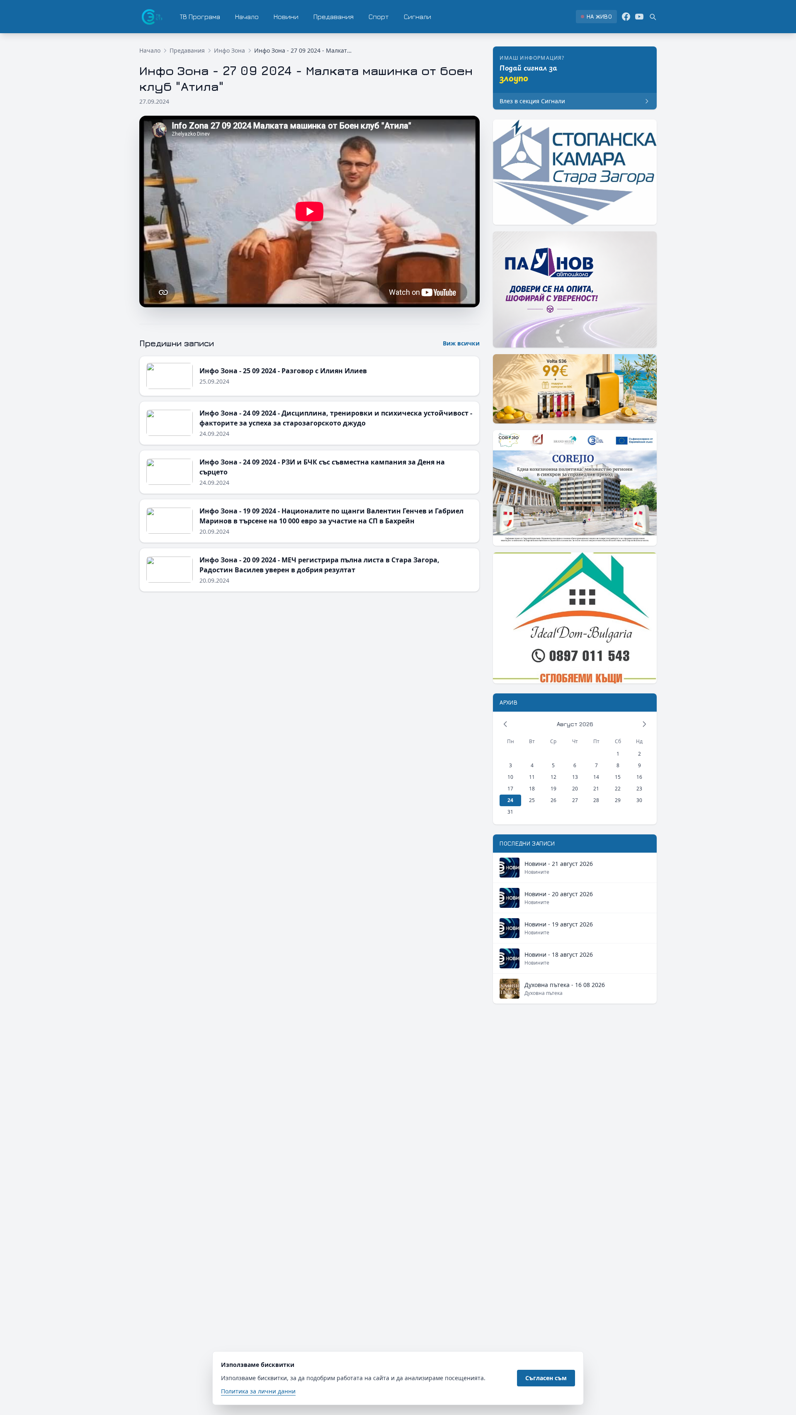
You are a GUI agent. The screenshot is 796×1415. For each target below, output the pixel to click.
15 (618, 776)
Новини (286, 16)
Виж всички (461, 343)
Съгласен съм (546, 1378)
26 (553, 800)
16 (639, 776)
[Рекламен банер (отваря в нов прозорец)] (575, 172)
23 (639, 788)
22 (618, 788)
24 (510, 800)
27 (575, 800)
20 (575, 788)
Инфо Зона (229, 50)
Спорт (379, 16)
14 (596, 776)
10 (510, 776)
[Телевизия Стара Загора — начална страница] (151, 17)
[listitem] (596, 16)
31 (510, 811)
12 (553, 776)
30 (639, 800)
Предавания (333, 16)
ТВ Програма (200, 16)
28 (596, 800)
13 (575, 776)
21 (596, 788)
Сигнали (417, 16)
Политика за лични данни (258, 1391)
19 (553, 788)
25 (532, 800)
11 (532, 776)
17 (510, 788)
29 (618, 800)
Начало (247, 16)
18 (532, 788)
